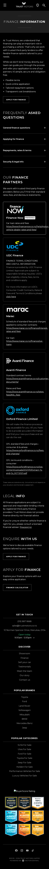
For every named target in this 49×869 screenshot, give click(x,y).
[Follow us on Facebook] (16, 851)
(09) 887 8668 (24, 621)
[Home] (24, 4)
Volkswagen (24, 710)
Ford (24, 701)
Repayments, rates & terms (17, 150)
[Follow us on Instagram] (21, 851)
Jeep (24, 728)
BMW (24, 719)
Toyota (24, 697)
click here (11, 296)
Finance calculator (17, 587)
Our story (24, 675)
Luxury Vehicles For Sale (24, 775)
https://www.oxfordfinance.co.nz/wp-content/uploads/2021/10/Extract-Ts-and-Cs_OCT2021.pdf (24, 470)
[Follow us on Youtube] (27, 851)
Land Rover (24, 706)
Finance (25, 658)
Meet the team (24, 671)
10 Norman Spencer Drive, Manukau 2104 (24, 630)
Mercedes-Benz (25, 723)
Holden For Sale (24, 767)
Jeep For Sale (24, 762)
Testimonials (24, 666)
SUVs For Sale (24, 745)
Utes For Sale (24, 749)
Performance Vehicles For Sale (24, 771)
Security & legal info (13, 162)
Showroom (24, 653)
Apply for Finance (16, 100)
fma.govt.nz (26, 527)
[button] (37, 5)
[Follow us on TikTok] (32, 851)
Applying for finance (13, 139)
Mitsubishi (25, 714)
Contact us (24, 680)
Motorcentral (32, 861)
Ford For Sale (24, 754)
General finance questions (16, 128)
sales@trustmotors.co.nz (24, 625)
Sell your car (24, 662)
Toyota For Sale (24, 758)
